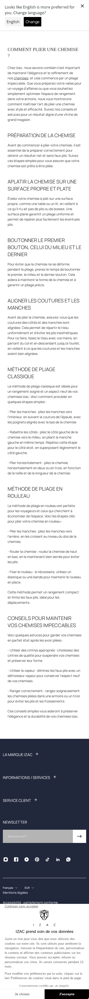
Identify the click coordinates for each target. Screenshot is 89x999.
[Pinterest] (37, 859)
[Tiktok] (47, 859)
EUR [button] (27, 887)
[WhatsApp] (68, 859)
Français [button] (8, 887)
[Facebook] (16, 859)
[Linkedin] (58, 859)
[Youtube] (26, 859)
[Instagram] (5, 859)
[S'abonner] (79, 836)
